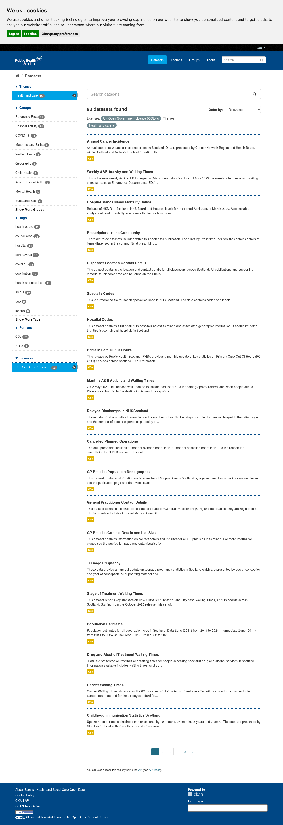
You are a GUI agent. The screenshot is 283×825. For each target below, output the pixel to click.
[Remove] (158, 118)
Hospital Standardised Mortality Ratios (119, 202)
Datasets (157, 60)
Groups (194, 60)
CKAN (195, 794)
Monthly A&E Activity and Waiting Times (120, 380)
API (140, 770)
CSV (90, 158)
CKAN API (22, 800)
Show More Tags (27, 319)
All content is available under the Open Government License (67, 817)
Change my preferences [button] (60, 34)
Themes (176, 60)
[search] (255, 94)
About (211, 60)
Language (195, 801)
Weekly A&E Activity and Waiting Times (120, 171)
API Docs (154, 770)
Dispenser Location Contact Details (116, 262)
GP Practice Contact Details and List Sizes (122, 532)
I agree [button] (14, 34)
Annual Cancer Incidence (108, 141)
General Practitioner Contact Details (117, 502)
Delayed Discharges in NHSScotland (117, 410)
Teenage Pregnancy (103, 562)
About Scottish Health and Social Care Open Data (50, 789)
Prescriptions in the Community (113, 232)
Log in (260, 48)
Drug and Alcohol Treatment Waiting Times (123, 654)
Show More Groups (29, 209)
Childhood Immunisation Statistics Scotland (124, 715)
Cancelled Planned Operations (112, 441)
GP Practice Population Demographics (119, 471)
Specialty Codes (100, 293)
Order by (215, 109)
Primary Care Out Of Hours (109, 349)
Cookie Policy (24, 795)
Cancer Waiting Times (105, 684)
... (177, 751)
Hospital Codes (100, 319)
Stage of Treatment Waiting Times (115, 593)
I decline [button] (30, 34)
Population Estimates (105, 623)
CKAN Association (28, 806)
